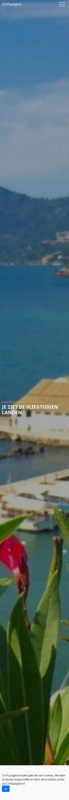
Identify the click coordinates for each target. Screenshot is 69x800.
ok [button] (5, 789)
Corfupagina (11, 4)
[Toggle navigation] (62, 4)
